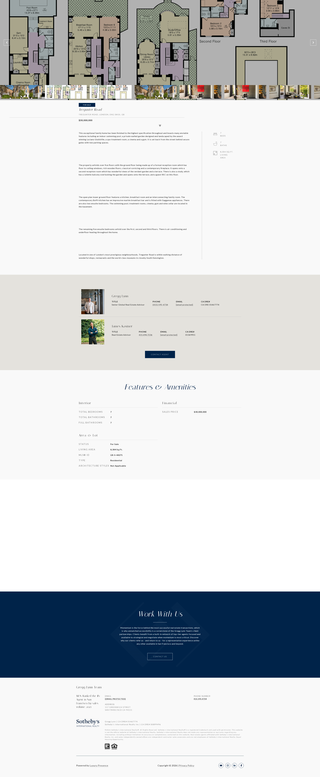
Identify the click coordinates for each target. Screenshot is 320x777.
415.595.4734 (200, 699)
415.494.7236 (145, 335)
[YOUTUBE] (221, 765)
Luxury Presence (99, 765)
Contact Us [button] (160, 656)
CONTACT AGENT (160, 354)
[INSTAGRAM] (227, 765)
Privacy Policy (186, 765)
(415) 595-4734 (160, 304)
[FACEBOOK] (241, 765)
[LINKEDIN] (234, 765)
